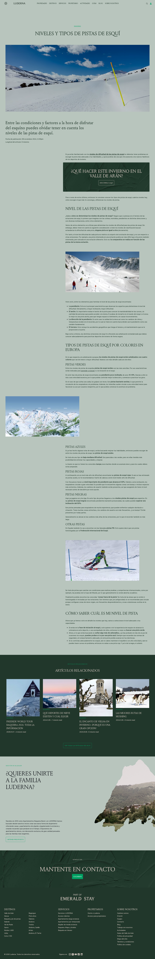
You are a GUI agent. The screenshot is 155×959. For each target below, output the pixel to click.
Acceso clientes (64, 916)
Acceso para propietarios (97, 916)
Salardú (6, 922)
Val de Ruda (8, 925)
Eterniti (119, 916)
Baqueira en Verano (65, 930)
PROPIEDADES (42, 3)
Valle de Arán (9, 913)
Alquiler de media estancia (67, 925)
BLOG (101, 3)
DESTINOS (53, 3)
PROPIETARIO (73, 3)
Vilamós (31, 919)
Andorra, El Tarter (35, 933)
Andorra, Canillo (34, 927)
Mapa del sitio (122, 939)
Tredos (31, 925)
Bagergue (32, 913)
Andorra (31, 922)
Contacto (120, 922)
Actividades (121, 930)
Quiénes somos (123, 913)
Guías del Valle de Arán (125, 933)
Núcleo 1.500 (9, 930)
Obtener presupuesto (15, 839)
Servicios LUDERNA (65, 913)
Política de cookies (124, 945)
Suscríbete (77, 877)
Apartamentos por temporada (69, 922)
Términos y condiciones (125, 942)
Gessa (6, 916)
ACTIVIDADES (85, 3)
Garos (6, 927)
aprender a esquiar (88, 371)
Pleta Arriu (32, 916)
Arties (31, 930)
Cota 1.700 (8, 936)
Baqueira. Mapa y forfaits (67, 927)
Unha (6, 933)
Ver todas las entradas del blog (77, 746)
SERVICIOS (62, 3)
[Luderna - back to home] (14, 3)
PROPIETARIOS (95, 909)
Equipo (119, 919)
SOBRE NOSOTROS (112, 3)
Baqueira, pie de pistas (12, 919)
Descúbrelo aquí (106, 183)
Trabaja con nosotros (125, 927)
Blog (118, 925)
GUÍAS (94, 3)
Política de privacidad (125, 936)
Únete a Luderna (94, 913)
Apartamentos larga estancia (68, 919)
